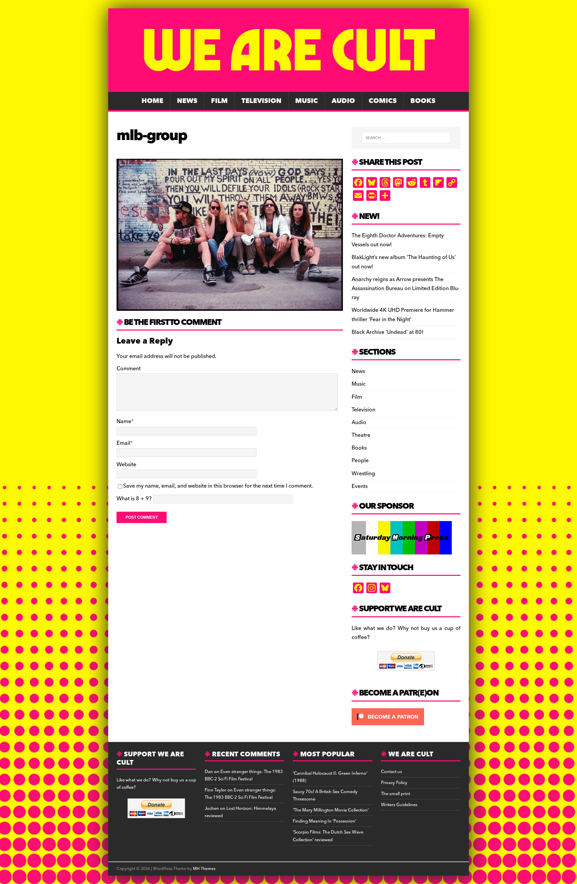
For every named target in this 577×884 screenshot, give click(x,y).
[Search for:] (406, 137)
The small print (395, 793)
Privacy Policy (394, 782)
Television (261, 101)
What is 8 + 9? (134, 498)
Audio (343, 101)
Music (306, 101)
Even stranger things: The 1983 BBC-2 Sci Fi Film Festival (244, 775)
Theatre (361, 435)
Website (126, 464)
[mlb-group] (230, 305)
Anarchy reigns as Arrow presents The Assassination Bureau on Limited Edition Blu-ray (405, 288)
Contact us (391, 771)
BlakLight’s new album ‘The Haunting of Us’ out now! (404, 262)
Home (152, 101)
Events (360, 486)
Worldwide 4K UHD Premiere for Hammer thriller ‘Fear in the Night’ (403, 314)
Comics (383, 101)
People (360, 460)
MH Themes (204, 868)
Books (422, 101)
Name (124, 421)
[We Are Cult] (288, 87)
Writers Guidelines (399, 804)
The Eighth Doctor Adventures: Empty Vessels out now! (398, 240)
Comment (129, 368)
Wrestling (363, 473)
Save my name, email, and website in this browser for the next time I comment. (218, 486)
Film (219, 101)
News (187, 101)
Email (123, 443)
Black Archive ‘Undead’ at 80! (387, 332)
